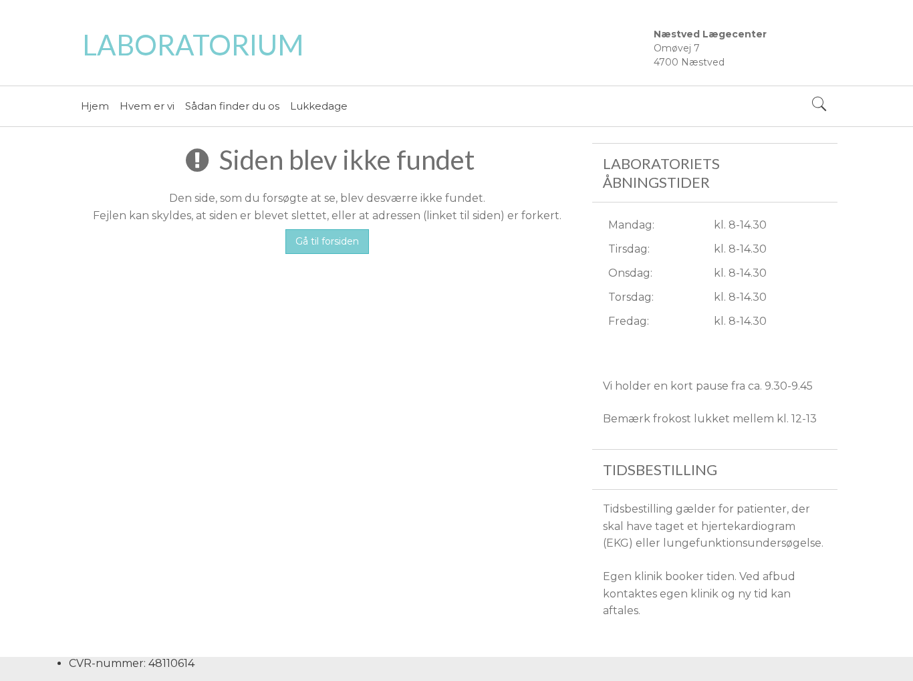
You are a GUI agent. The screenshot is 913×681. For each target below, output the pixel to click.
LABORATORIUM (193, 44)
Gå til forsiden (327, 241)
